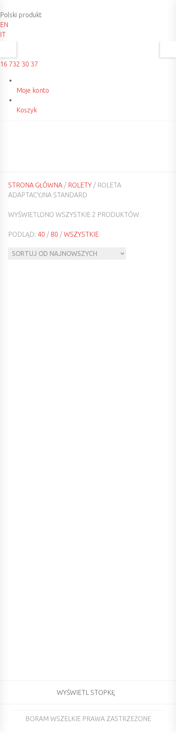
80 (54, 234)
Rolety (80, 185)
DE (163, 144)
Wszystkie (81, 234)
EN (4, 24)
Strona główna (35, 185)
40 (41, 234)
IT (3, 34)
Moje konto (32, 90)
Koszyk (26, 110)
